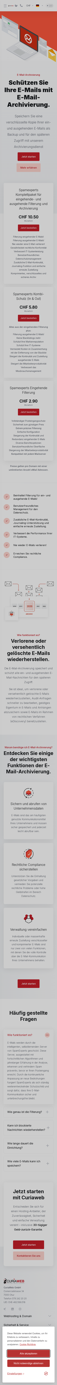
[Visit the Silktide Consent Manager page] (46, 1373)
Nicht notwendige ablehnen (28, 1363)
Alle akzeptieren (28, 1353)
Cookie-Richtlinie (28, 1344)
